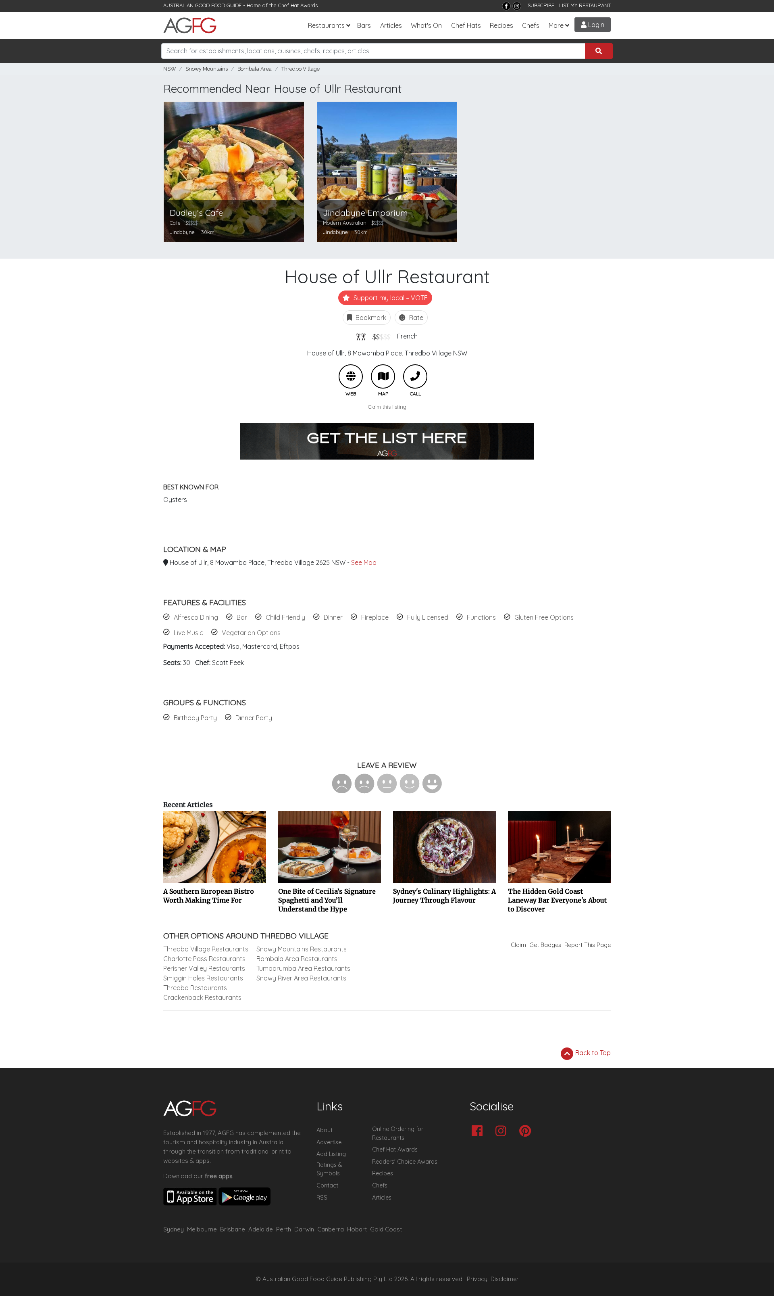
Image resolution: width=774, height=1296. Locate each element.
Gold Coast (386, 1229)
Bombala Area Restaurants (296, 959)
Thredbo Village (300, 69)
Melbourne (202, 1229)
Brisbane (232, 1229)
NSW (169, 69)
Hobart (357, 1229)
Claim (518, 945)
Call (415, 376)
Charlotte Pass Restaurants (204, 959)
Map (383, 376)
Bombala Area (254, 69)
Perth (283, 1229)
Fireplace (375, 617)
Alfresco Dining (196, 617)
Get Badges (545, 945)
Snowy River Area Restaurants (301, 978)
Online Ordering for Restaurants (397, 1133)
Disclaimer (505, 1279)
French (407, 336)
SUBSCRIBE (541, 5)
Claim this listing (387, 406)
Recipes (501, 25)
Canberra (330, 1229)
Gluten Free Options (544, 617)
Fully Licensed (427, 617)
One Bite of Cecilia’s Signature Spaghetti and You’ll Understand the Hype (327, 900)
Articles (391, 25)
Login (595, 25)
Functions (481, 617)
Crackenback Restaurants (202, 997)
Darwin (304, 1229)
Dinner (333, 617)
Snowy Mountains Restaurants (301, 949)
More (556, 25)
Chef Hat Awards (298, 5)
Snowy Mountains (206, 69)
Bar (242, 617)
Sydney (173, 1229)
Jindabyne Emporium (365, 212)
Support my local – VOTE (390, 298)
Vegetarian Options (251, 633)
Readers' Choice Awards (404, 1161)
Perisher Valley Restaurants (204, 968)
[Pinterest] (527, 1131)
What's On (426, 25)
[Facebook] (506, 6)
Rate (415, 318)
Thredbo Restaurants (195, 988)
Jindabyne (182, 232)
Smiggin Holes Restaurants (203, 978)
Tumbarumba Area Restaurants (303, 968)
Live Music (188, 633)
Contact (327, 1185)
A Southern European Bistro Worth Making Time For (208, 895)
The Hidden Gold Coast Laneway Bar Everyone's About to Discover (557, 900)
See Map (364, 562)
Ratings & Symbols (329, 1169)
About (324, 1130)
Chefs (530, 25)
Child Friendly (285, 617)
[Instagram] (516, 6)
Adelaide (260, 1229)
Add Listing (331, 1154)
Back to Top (592, 1053)
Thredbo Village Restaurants (205, 949)
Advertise (328, 1142)
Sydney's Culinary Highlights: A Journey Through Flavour (444, 895)
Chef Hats (466, 25)
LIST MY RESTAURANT (585, 5)
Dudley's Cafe (196, 212)
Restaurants (326, 25)
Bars (364, 25)
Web (351, 376)
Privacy (477, 1279)
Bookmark (370, 318)
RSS (321, 1197)
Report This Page (587, 945)
